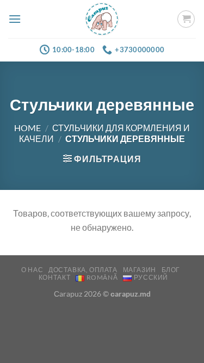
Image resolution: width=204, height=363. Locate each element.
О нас (32, 270)
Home (27, 127)
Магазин (139, 270)
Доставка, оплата (83, 270)
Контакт (54, 277)
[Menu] (14, 18)
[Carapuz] (102, 19)
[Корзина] (186, 19)
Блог (171, 270)
